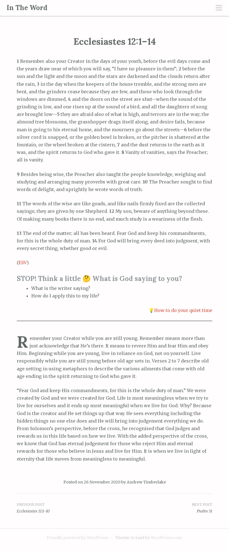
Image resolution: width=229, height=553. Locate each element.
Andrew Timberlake (146, 482)
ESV (22, 262)
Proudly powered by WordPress (77, 537)
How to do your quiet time (183, 310)
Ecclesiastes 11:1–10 (33, 511)
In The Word (27, 7)
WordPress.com (166, 537)
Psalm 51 (204, 511)
